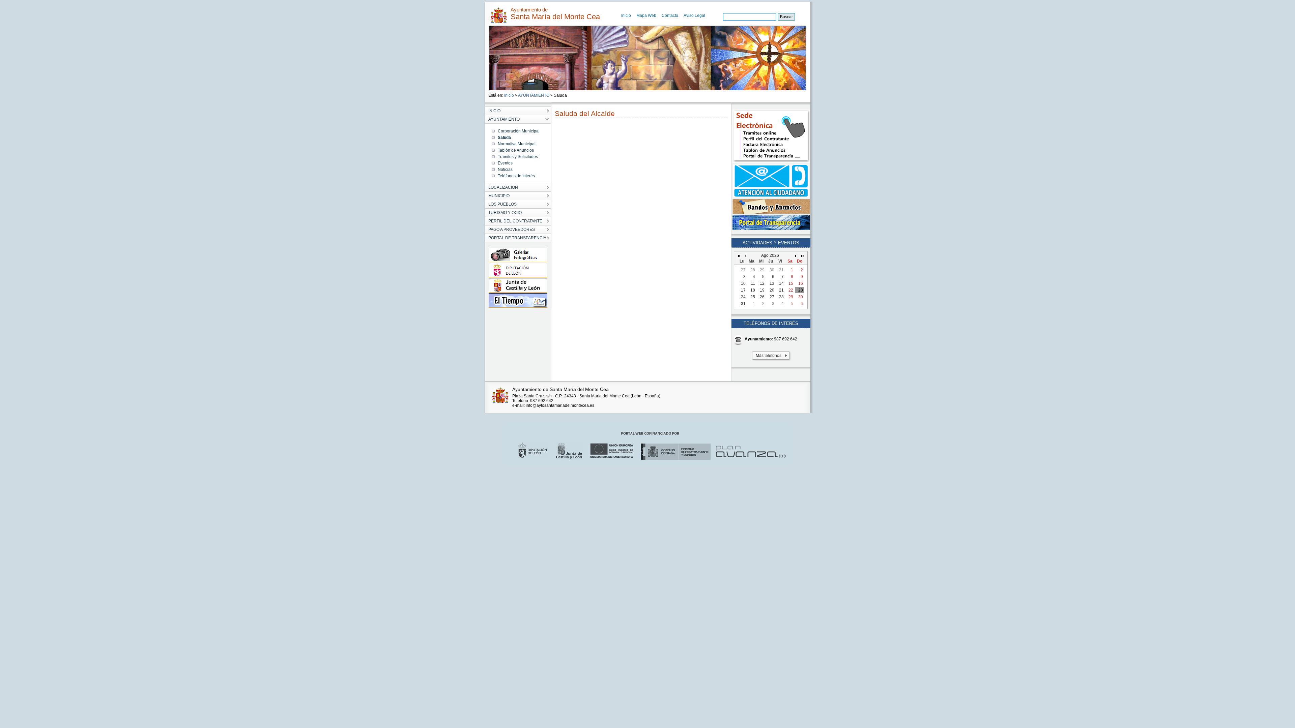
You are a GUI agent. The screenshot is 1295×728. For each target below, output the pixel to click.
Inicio (626, 15)
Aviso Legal (694, 15)
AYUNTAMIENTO (533, 95)
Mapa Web (646, 15)
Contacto (670, 15)
